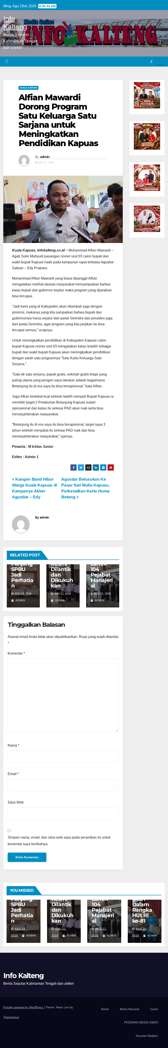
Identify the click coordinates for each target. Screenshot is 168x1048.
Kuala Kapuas (28, 88)
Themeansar (11, 1017)
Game (154, 1009)
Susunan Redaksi (147, 1035)
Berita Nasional (129, 1009)
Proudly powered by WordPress (23, 1007)
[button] (151, 61)
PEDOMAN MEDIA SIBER (141, 1022)
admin (45, 157)
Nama (13, 745)
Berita (105, 1009)
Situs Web (16, 802)
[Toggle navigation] (160, 61)
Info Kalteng (15, 23)
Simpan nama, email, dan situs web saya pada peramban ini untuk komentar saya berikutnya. (59, 841)
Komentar (16, 653)
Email (13, 774)
